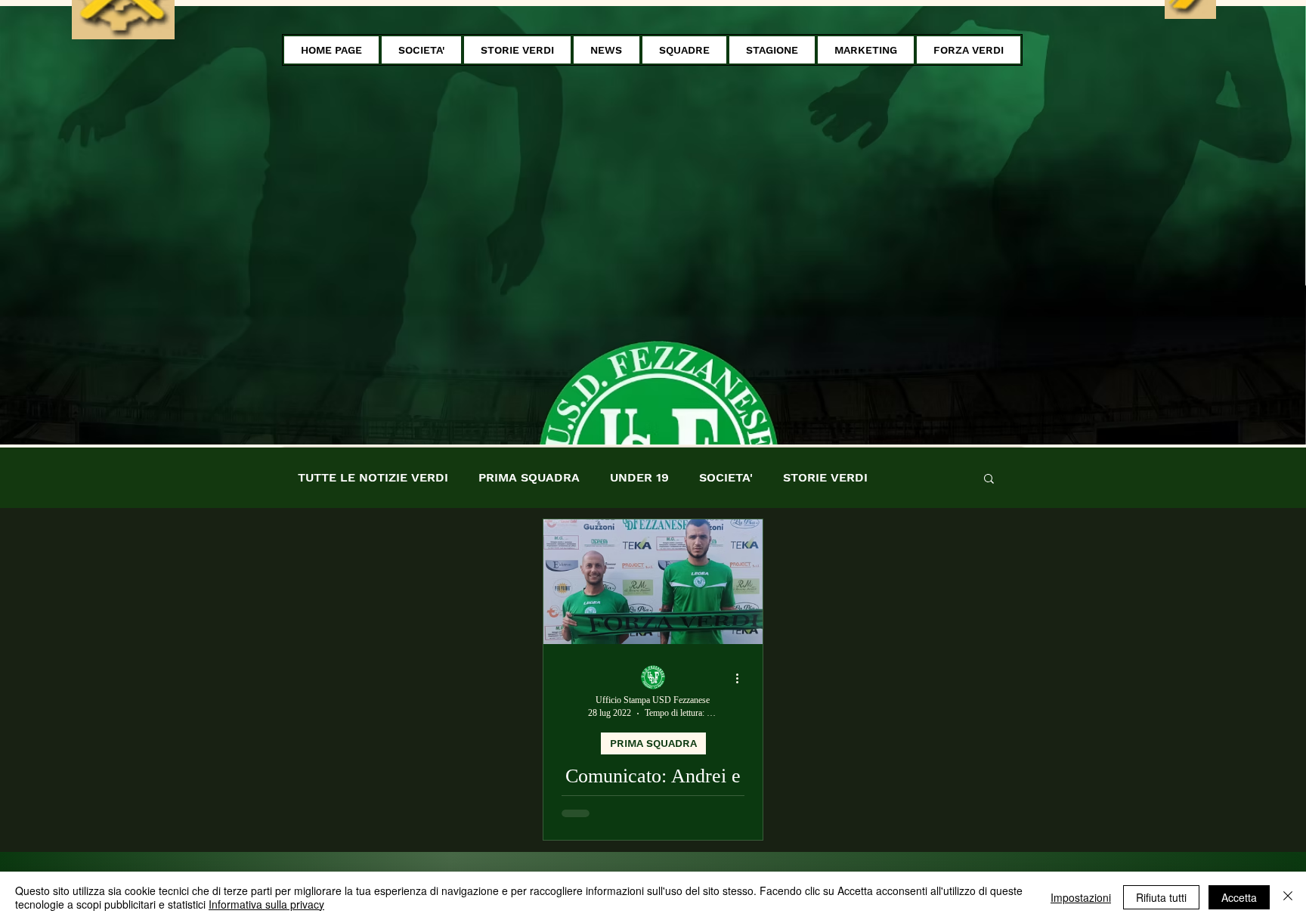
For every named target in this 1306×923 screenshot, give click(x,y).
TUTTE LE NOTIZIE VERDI (373, 477)
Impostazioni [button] (1081, 897)
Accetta (1239, 897)
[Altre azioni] (742, 678)
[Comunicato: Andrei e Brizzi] (653, 581)
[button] (421, 50)
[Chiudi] (1288, 897)
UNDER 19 (639, 477)
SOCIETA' (726, 477)
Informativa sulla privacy (266, 904)
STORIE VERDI (825, 477)
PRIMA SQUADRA (529, 477)
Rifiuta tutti (1161, 897)
